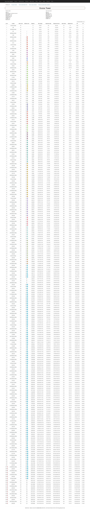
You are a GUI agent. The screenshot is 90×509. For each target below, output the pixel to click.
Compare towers (14, 4)
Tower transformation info (23, 4)
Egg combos (32, 1)
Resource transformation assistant (44, 4)
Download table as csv (80, 21)
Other (52, 1)
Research (48, 1)
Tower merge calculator (33, 4)
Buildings (26, 1)
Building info (8, 4)
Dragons (15, 1)
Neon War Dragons (9, 1)
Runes (40, 1)
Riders (37, 1)
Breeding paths (21, 1)
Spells (44, 1)
